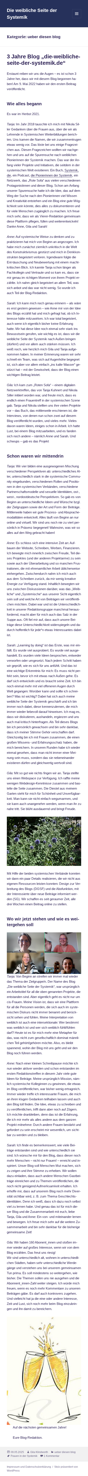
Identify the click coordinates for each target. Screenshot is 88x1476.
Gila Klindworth (39, 1452)
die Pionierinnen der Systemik (51, 175)
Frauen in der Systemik (24, 1455)
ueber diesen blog (65, 1452)
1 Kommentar (51, 1455)
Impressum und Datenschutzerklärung (29, 1466)
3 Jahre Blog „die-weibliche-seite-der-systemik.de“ (43, 59)
